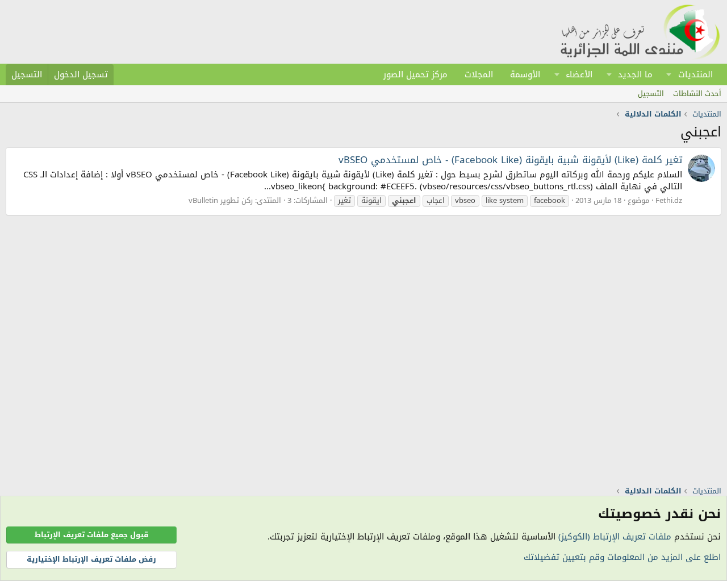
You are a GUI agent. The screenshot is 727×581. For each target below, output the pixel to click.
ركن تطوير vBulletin (221, 200)
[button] (669, 74)
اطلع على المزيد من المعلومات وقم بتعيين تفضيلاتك (622, 557)
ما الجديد (635, 74)
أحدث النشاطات (697, 93)
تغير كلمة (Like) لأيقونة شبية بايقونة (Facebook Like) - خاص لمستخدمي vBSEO (510, 160)
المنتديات (695, 74)
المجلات (479, 74)
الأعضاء (579, 74)
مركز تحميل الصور (415, 74)
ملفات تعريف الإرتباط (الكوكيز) (614, 537)
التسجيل (651, 93)
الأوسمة (525, 74)
